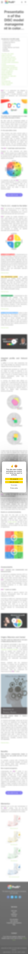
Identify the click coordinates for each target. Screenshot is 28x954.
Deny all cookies (14, 482)
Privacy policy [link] (14, 488)
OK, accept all (14, 479)
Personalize (14, 485)
